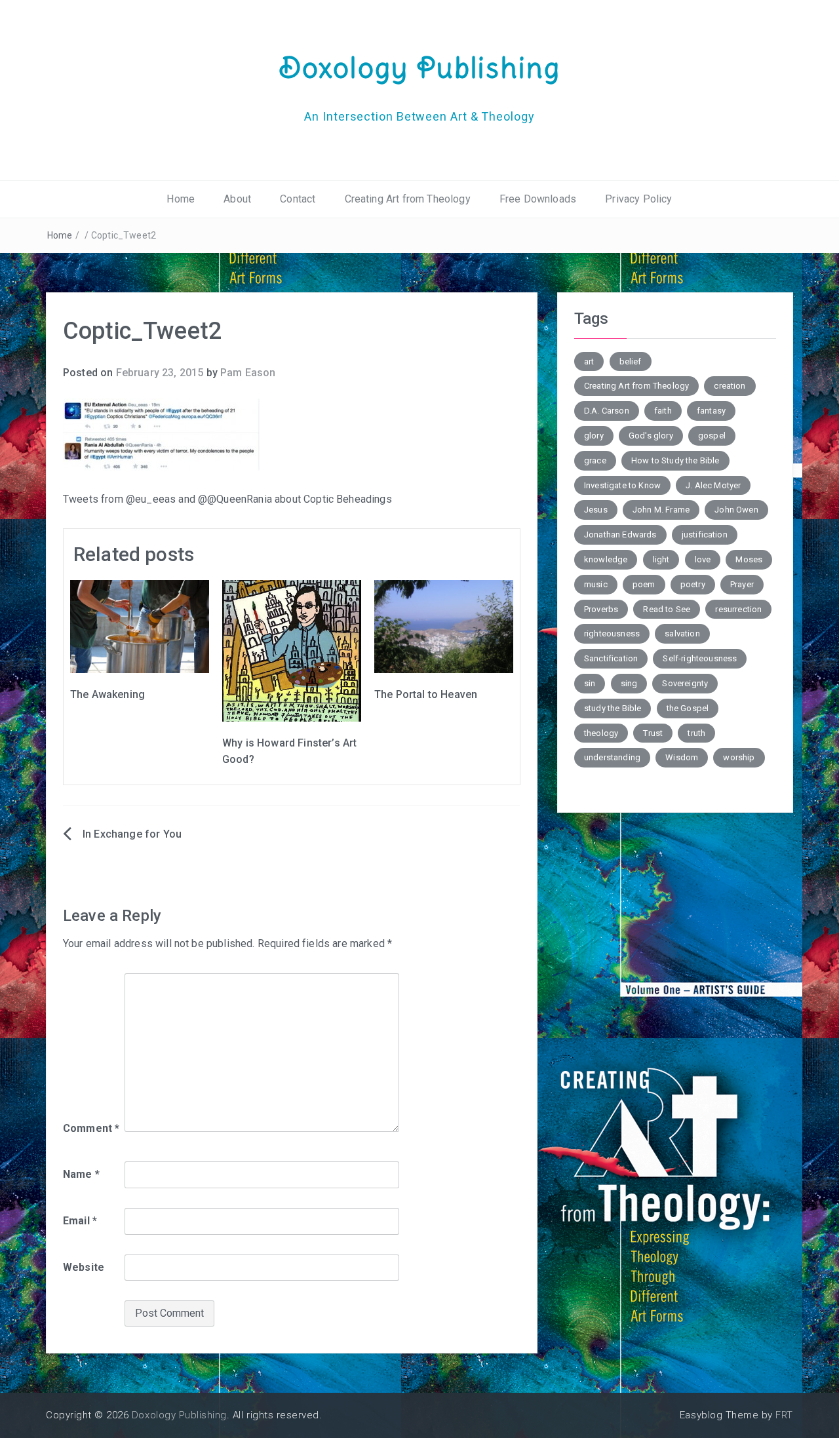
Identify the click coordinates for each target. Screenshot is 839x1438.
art (589, 361)
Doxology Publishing (419, 67)
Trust (653, 733)
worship (738, 757)
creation (729, 386)
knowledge (605, 559)
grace (595, 460)
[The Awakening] (139, 625)
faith (663, 411)
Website (83, 1267)
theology (601, 733)
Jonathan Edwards (620, 534)
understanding (612, 757)
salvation (682, 633)
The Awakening (107, 694)
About (237, 199)
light (661, 559)
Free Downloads (537, 199)
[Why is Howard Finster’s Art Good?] (291, 650)
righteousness (612, 633)
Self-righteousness (700, 658)
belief (630, 361)
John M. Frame (661, 510)
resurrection (738, 609)
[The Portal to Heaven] (443, 625)
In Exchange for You (132, 834)
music (596, 584)
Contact (297, 199)
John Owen (736, 510)
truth (696, 733)
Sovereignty (685, 683)
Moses (748, 559)
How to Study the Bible (675, 460)
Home (180, 199)
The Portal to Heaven (425, 694)
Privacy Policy (638, 199)
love (703, 559)
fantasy (711, 411)
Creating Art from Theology (408, 199)
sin (589, 683)
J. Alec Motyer (713, 485)
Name (81, 1174)
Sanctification (611, 658)
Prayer (742, 584)
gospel (712, 435)
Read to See (666, 609)
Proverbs (601, 609)
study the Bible (612, 708)
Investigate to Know (622, 485)
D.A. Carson (606, 411)
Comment (91, 1128)
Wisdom (681, 757)
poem (644, 584)
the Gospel (688, 708)
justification (705, 534)
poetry (692, 584)
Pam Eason (247, 372)
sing (629, 683)
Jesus (596, 510)
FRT (784, 1415)
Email (80, 1221)
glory (594, 435)
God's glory (651, 435)
